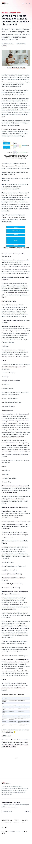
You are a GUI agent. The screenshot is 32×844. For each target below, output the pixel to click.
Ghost (25, 831)
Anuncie (15, 822)
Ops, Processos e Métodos (11, 13)
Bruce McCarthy (19, 744)
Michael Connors (10, 746)
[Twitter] (6, 827)
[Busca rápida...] (26, 3)
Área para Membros (7, 820)
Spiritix (3, 833)
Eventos (17, 820)
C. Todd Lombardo (7, 744)
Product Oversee (6, 831)
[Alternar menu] (29, 3)
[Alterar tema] (23, 3)
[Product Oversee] (6, 3)
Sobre (23, 822)
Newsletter (25, 820)
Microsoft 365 (15, 67)
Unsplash (23, 67)
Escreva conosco (6, 822)
